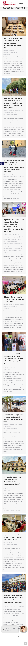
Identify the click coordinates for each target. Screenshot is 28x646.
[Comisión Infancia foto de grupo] (14, 285)
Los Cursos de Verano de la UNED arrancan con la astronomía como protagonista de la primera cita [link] (13, 43)
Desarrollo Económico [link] (9, 237)
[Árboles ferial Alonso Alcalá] (14, 404)
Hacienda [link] (16, 241)
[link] (25, 4)
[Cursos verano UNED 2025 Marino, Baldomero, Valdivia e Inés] (14, 341)
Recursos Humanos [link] (8, 248)
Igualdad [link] (11, 243)
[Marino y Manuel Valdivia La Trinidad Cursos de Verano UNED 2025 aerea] (14, 26)
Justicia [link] (20, 243)
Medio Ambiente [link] (12, 245)
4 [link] (15, 637)
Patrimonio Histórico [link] (12, 246)
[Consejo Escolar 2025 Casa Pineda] (14, 523)
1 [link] (7, 637)
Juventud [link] (6, 245)
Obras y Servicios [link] (12, 112)
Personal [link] (20, 246)
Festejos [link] (9, 239)
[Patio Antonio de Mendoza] (14, 583)
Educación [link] (6, 50)
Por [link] (10, 52)
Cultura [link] (16, 236)
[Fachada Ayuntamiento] (14, 465)
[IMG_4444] (14, 87)
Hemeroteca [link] (11, 50)
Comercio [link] (6, 236)
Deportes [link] (20, 236)
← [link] (4, 637)
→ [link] (15, 639)
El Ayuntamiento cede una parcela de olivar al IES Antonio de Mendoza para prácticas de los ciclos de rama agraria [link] (13, 103)
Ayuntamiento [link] (16, 234)
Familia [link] (10, 174)
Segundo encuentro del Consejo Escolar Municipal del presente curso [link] (13, 537)
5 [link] (18, 637)
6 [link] (21, 637)
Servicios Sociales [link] (13, 250)
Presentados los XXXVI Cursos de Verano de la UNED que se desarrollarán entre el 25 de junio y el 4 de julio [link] (13, 358)
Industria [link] (16, 243)
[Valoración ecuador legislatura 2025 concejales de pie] (14, 209)
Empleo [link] (21, 237)
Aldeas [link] (10, 234)
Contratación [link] (11, 236)
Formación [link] (14, 239)
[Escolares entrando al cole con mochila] (14, 148)
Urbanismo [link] (6, 252)
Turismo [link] (19, 250)
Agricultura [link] (6, 110)
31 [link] (12, 639)
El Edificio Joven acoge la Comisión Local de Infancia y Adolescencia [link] (14, 299)
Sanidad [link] (15, 248)
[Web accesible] (1, 163)
